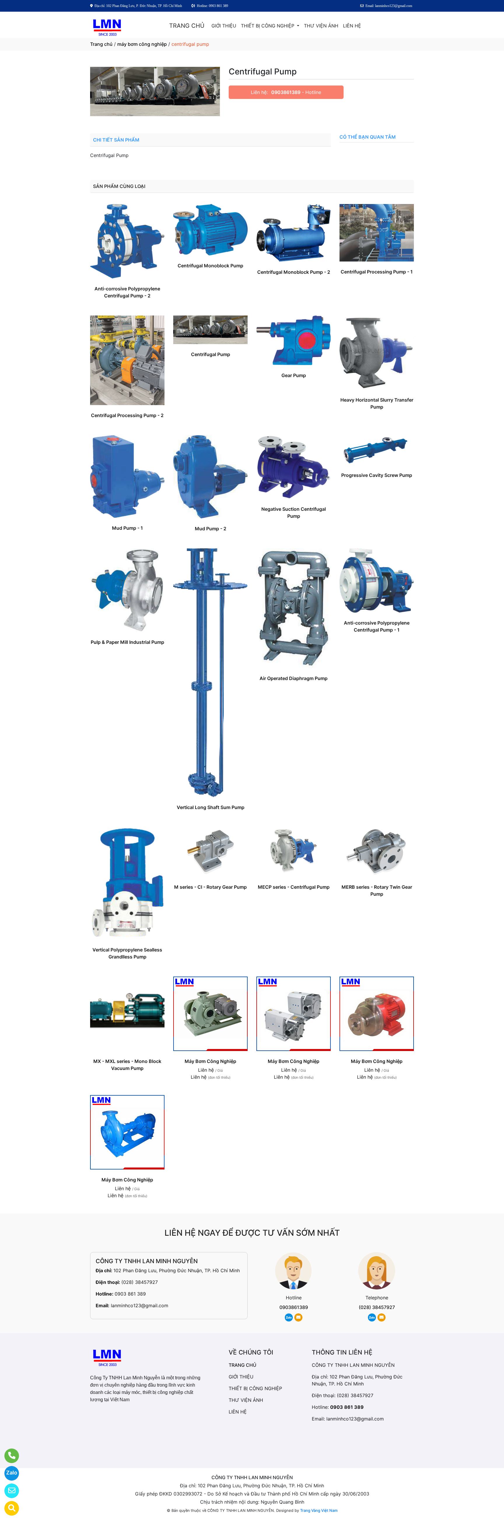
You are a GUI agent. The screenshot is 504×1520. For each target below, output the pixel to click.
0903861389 (285, 92)
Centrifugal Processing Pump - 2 (127, 415)
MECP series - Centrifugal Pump (294, 887)
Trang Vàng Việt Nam (318, 1510)
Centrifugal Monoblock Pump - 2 (293, 272)
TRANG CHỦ (186, 25)
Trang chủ (101, 44)
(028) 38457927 (139, 1282)
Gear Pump (293, 375)
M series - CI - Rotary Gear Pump (210, 887)
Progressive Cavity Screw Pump (376, 475)
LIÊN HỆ (352, 26)
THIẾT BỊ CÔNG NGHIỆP (268, 26)
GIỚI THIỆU (223, 26)
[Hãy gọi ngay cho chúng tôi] (8, 1455)
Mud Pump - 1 (127, 528)
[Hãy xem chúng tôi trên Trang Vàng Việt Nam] (8, 1508)
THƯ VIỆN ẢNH (321, 26)
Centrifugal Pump (210, 354)
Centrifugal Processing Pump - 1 (377, 272)
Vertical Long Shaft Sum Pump (210, 807)
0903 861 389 (130, 1294)
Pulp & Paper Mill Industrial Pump (127, 642)
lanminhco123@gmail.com (139, 1305)
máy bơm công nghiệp (142, 44)
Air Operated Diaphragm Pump (294, 678)
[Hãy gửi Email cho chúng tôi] (8, 1490)
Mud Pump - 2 (210, 528)
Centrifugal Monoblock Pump (210, 266)
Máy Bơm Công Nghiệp (210, 1061)
